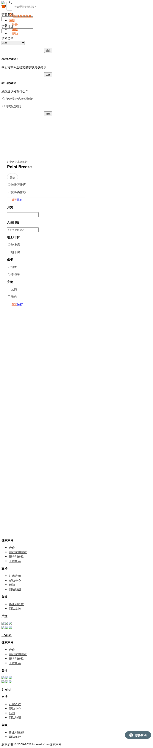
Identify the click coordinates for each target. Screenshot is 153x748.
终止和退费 (16, 604)
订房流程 (15, 576)
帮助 (15, 33)
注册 (15, 29)
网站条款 (15, 608)
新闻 (12, 585)
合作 (12, 547)
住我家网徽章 (18, 552)
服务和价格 (16, 556)
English (6, 635)
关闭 (48, 74)
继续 (48, 113)
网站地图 (15, 589)
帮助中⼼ (15, 580)
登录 (12, 16)
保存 (20, 199)
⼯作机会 (15, 561)
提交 (48, 50)
